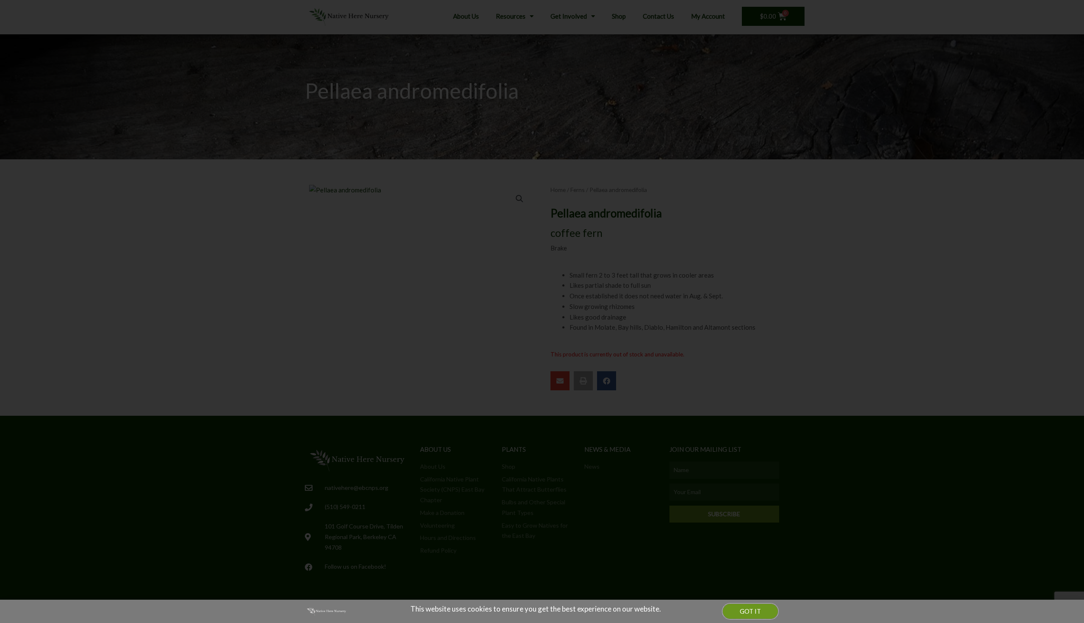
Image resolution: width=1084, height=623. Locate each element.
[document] (542, 311)
